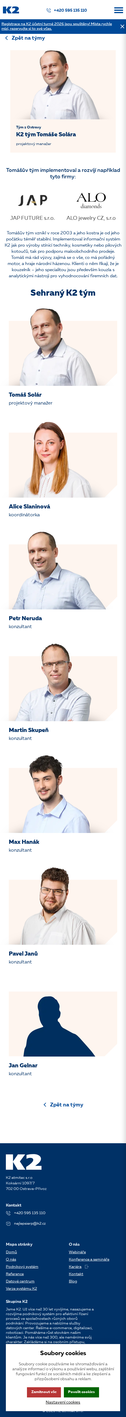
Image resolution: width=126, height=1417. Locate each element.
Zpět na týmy (28, 38)
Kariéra (75, 1267)
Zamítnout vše (44, 1392)
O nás (11, 1259)
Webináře (77, 1252)
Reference (15, 1274)
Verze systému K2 (21, 1289)
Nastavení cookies (63, 1402)
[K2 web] (11, 12)
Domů (11, 1252)
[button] (118, 13)
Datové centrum (20, 1281)
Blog (73, 1281)
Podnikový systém (22, 1267)
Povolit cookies (81, 1392)
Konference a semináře (89, 1259)
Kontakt (76, 1274)
